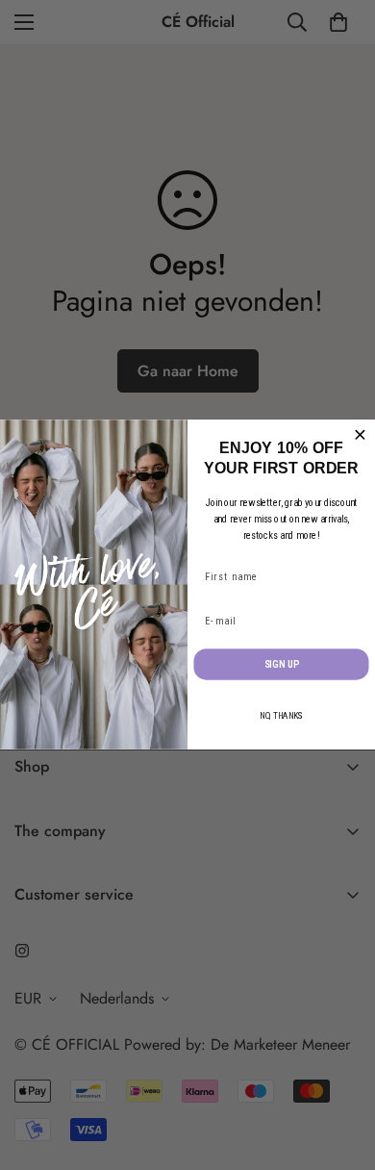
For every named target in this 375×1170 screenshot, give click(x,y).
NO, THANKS (281, 716)
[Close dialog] (360, 435)
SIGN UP (281, 664)
